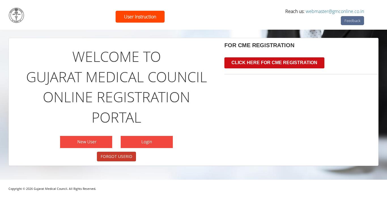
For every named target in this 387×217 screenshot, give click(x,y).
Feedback (352, 20)
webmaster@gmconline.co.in (335, 11)
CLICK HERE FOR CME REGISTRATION (274, 62)
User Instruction (140, 17)
